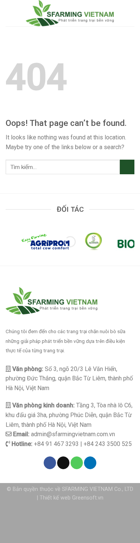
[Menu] (10, 13)
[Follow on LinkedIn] (90, 462)
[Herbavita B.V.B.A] (93, 242)
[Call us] (77, 462)
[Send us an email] (63, 462)
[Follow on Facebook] (50, 462)
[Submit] (127, 167)
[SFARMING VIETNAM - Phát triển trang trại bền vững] (70, 13)
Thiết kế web (55, 498)
